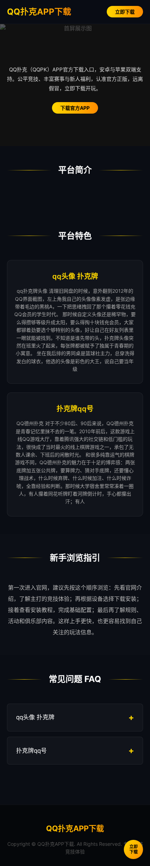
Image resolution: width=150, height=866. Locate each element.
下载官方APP (75, 108)
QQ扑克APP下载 (39, 12)
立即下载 (125, 12)
